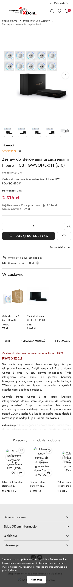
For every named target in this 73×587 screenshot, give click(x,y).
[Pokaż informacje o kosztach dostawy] (37, 263)
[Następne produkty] (64, 457)
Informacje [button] (11, 545)
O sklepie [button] (10, 536)
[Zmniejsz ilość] (5, 226)
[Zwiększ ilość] (62, 226)
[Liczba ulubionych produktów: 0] (59, 11)
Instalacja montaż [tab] (32, 341)
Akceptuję (36, 579)
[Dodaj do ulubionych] (64, 236)
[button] (65, 75)
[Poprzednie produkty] (9, 457)
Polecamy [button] (20, 440)
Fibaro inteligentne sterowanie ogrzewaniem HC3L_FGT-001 (12, 483)
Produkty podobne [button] (46, 440)
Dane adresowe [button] (15, 517)
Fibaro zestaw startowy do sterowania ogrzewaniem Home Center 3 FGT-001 (41, 483)
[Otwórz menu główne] (4, 11)
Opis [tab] (8, 341)
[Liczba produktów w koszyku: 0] (67, 11)
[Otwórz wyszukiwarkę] (52, 11)
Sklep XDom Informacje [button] (20, 526)
